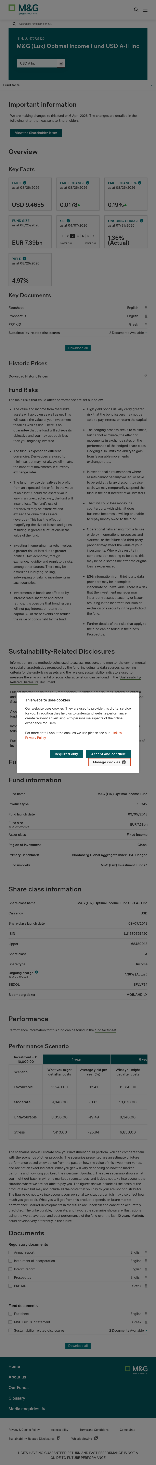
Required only (66, 754)
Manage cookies (106, 762)
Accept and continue (108, 754)
